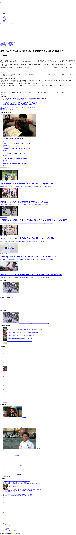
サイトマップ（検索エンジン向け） (10, 530)
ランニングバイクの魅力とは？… (7, 47)
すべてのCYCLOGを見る (5, 476)
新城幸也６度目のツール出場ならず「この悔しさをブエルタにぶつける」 (17, 101)
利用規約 (4, 527)
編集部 (4, 523)
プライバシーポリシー (7, 525)
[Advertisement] (38, 33)
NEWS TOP (2, 108)
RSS (3, 531)
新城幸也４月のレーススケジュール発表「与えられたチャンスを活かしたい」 (18, 99)
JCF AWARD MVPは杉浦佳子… (6, 43)
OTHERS (4, 18)
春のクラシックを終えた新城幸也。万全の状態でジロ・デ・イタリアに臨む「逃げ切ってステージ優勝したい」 (25, 98)
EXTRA (4, 21)
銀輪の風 (4, 19)
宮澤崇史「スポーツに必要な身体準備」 (8, 109)
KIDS (4, 20)
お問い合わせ (5, 529)
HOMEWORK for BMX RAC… (6, 46)
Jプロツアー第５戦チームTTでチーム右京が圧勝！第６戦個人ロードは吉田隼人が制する (18, 107)
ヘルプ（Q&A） (6, 528)
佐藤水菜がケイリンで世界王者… (7, 44)
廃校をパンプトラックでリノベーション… (8, 45)
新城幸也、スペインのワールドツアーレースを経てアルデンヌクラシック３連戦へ (19, 103)
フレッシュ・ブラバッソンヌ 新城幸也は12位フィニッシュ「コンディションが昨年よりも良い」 (22, 102)
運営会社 (4, 524)
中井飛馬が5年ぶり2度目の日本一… (7, 42)
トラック (4, 14)
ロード (4, 13)
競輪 (3, 15)
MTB (4, 16)
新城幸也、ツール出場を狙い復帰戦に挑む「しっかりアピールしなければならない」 (19, 104)
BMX (4, 17)
